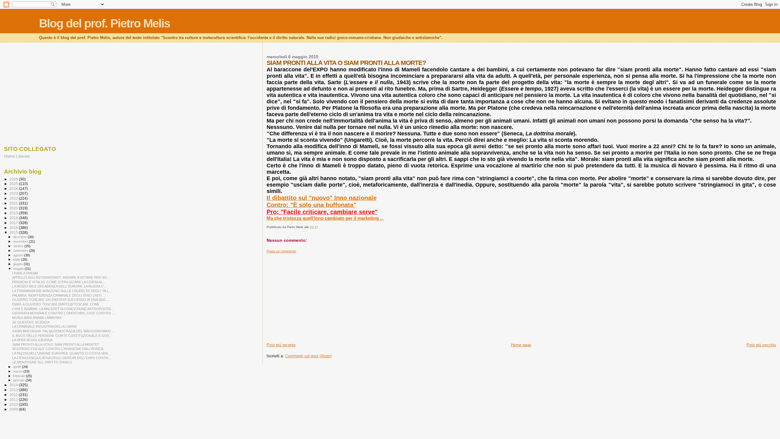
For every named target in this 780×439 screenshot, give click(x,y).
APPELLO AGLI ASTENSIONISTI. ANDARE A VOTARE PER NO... (61, 277)
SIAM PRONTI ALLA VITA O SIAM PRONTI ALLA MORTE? (55, 344)
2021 (14, 203)
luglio (17, 259)
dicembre (20, 237)
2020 (14, 208)
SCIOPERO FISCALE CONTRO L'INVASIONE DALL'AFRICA (57, 349)
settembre (21, 250)
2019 (14, 213)
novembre (21, 241)
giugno (18, 264)
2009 (14, 409)
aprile (17, 367)
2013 (14, 390)
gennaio (19, 380)
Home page (521, 345)
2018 (14, 218)
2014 (14, 385)
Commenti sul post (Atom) (308, 356)
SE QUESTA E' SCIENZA (30, 322)
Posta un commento (281, 251)
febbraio (19, 376)
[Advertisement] (449, 296)
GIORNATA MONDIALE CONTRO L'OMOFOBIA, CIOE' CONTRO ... (63, 313)
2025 (14, 184)
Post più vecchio (761, 345)
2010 (14, 404)
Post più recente (281, 345)
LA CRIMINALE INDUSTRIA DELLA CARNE (44, 326)
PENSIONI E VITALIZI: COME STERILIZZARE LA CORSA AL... (58, 282)
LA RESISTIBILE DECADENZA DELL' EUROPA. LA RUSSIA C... (59, 286)
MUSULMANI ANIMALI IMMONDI (37, 317)
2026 (14, 179)
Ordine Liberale (17, 156)
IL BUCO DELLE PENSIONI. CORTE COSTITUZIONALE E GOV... (62, 335)
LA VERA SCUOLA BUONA (32, 340)
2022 (14, 198)
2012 (14, 395)
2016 (14, 228)
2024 (14, 189)
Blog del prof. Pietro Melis (104, 23)
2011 (14, 400)
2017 (14, 223)
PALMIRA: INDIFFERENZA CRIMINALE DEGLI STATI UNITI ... (58, 295)
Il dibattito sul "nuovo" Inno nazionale (322, 198)
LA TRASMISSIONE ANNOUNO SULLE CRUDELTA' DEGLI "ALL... (62, 291)
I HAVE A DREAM (25, 273)
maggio (19, 268)
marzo (18, 371)
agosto (18, 255)
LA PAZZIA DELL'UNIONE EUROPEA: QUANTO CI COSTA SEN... (61, 353)
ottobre (18, 246)
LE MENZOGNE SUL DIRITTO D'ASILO (42, 362)
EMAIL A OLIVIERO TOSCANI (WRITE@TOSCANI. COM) (55, 304)
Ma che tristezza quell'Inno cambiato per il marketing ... (325, 218)
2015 (14, 232)
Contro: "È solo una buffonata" (311, 205)
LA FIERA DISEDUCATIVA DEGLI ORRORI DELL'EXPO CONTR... (61, 358)
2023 (14, 193)
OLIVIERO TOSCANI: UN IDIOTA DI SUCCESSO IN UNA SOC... (60, 300)
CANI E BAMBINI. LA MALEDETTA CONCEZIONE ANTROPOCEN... (63, 309)
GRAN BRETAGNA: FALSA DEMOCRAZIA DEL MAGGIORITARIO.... (63, 331)
